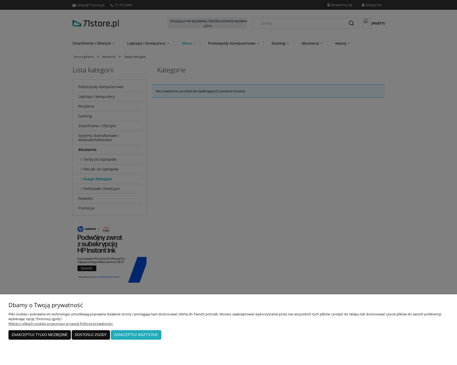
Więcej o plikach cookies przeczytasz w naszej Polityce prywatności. (60, 323)
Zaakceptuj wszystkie (136, 335)
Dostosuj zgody (91, 335)
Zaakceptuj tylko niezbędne (40, 335)
